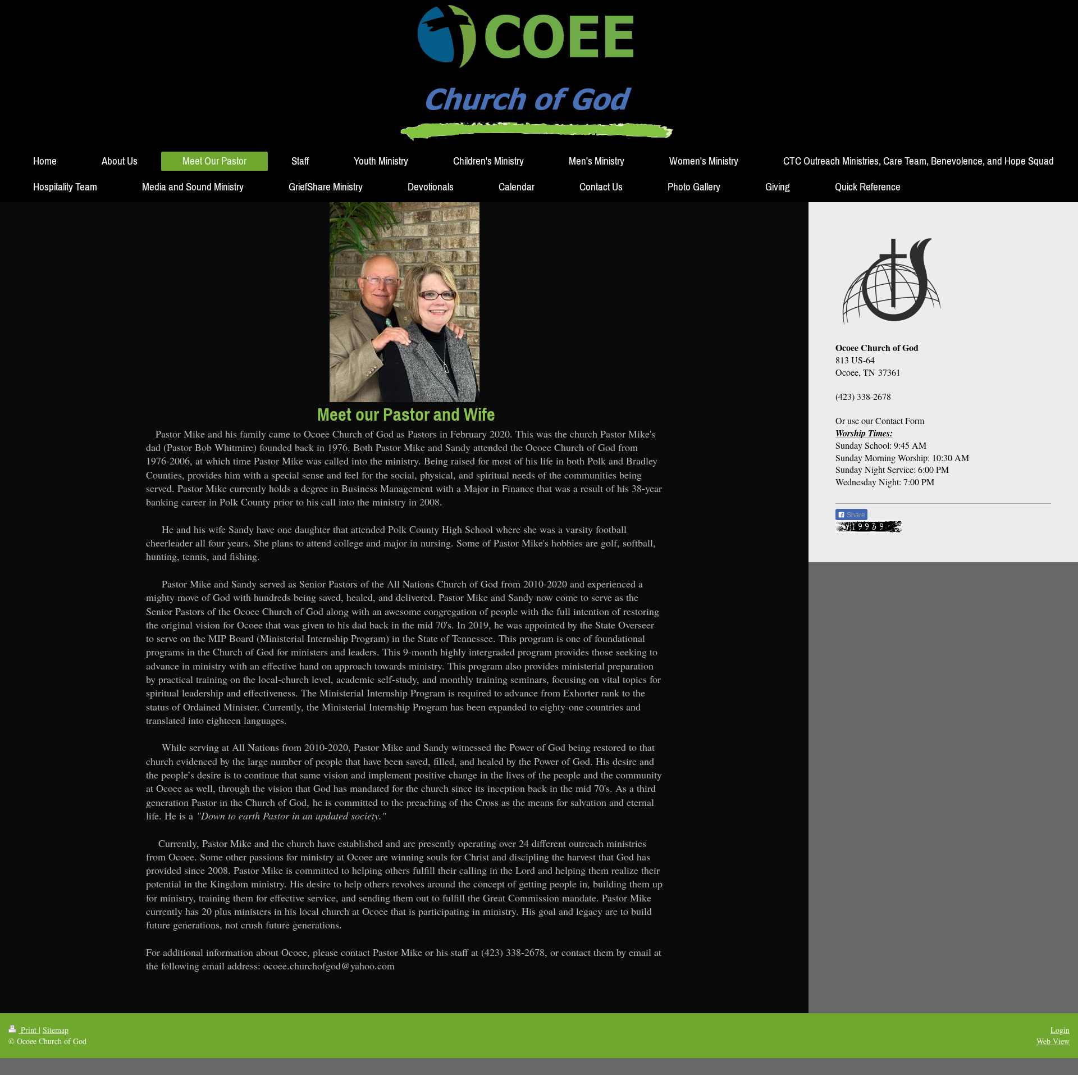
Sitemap (55, 1029)
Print (29, 1029)
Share (855, 515)
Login (1060, 1029)
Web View (1053, 1041)
